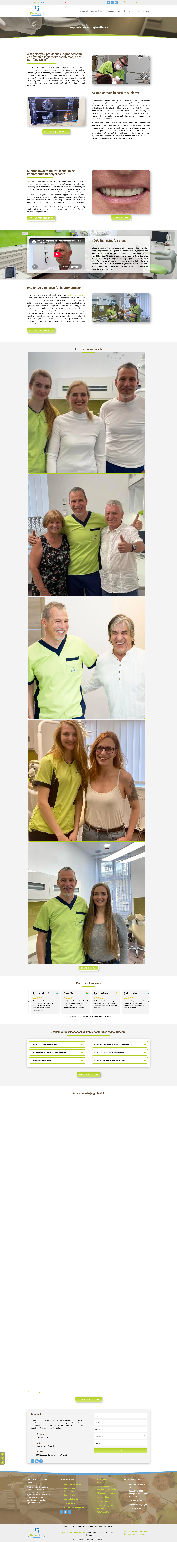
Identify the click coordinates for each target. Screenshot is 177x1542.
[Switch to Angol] (65, 2)
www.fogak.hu (135, 1508)
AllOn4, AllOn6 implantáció (51, 1378)
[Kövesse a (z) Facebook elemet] (108, 2)
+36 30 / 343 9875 (43, 1437)
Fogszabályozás (71, 1499)
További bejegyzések (89, 1399)
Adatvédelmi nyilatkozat (136, 1534)
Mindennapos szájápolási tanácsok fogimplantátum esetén (53, 1181)
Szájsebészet (69, 1503)
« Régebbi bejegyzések (36, 1392)
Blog (42, 2)
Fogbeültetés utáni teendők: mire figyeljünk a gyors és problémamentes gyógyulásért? (64, 1278)
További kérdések (88, 1074)
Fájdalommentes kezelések (84, 1281)
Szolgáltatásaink (96, 11)
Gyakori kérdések (33, 2)
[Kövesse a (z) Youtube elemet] (112, 2)
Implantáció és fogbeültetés (54, 1184)
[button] (148, 1001)
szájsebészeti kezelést (76, 295)
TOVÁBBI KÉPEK (121, 217)
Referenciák (121, 11)
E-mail (40, 1443)
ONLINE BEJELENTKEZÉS (56, 131)
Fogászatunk (83, 11)
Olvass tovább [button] (127, 1011)
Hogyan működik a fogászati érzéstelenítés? (47, 1374)
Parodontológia (103, 1497)
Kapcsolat (146, 11)
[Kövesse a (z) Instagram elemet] (116, 2)
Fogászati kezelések (72, 1484)
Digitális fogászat (104, 1501)
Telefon (40, 1434)
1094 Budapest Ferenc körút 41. (73, 1532)
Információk (110, 11)
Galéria (130, 11)
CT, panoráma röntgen (106, 1493)
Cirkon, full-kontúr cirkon (74, 1507)
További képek (88, 967)
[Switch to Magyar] (62, 2)
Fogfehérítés (69, 1495)
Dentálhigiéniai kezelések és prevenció (59, 1281)
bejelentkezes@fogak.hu (46, 1446)
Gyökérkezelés (103, 1512)
